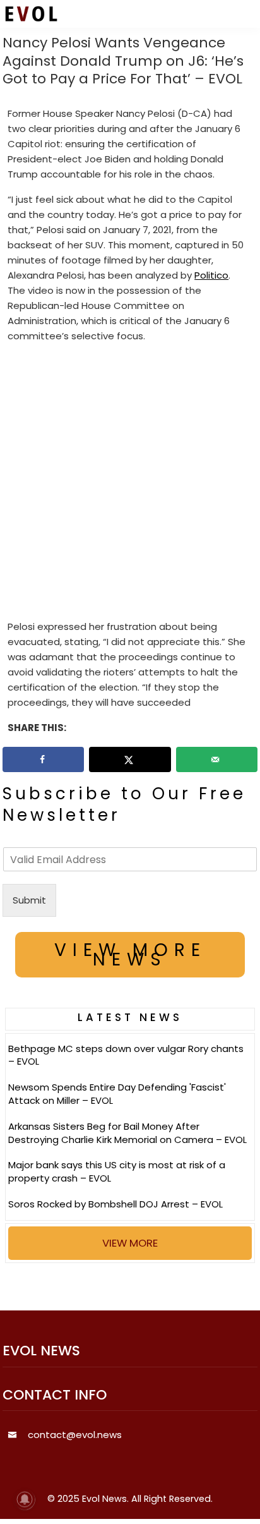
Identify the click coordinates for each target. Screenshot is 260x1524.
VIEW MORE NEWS (130, 955)
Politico (211, 275)
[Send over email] (216, 759)
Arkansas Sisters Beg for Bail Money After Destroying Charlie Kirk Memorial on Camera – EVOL (127, 1133)
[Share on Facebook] (43, 759)
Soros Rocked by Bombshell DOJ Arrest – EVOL (115, 1204)
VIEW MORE (130, 1242)
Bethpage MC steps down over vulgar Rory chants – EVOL (126, 1055)
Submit (29, 900)
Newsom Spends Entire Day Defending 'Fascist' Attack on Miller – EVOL (117, 1093)
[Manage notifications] (25, 1499)
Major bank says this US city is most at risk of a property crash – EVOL (116, 1171)
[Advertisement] (130, 484)
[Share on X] (129, 759)
